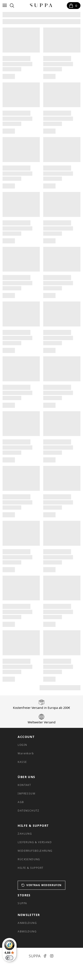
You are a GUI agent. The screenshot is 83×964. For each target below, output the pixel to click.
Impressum (26, 793)
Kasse (22, 762)
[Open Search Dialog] (11, 5)
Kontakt (24, 785)
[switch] (9, 957)
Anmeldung (27, 923)
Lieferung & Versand (35, 842)
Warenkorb (26, 753)
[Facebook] (44, 956)
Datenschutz (28, 810)
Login (22, 745)
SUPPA (22, 903)
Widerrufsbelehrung (35, 851)
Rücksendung (29, 859)
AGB (21, 802)
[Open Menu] (6, 5)
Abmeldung (27, 931)
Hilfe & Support (30, 868)
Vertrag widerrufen (44, 885)
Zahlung (25, 833)
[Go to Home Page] (41, 5)
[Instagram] (51, 956)
